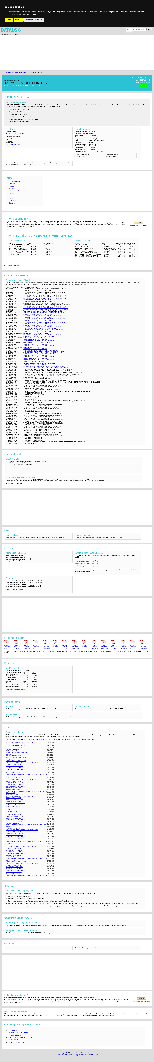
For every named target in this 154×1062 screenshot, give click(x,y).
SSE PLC (8, 754)
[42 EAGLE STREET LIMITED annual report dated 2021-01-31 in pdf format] (134, 642)
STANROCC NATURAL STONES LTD (19, 1032)
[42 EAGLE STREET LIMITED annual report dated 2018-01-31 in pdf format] (57, 642)
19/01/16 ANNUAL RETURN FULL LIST (35, 339)
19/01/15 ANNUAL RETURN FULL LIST (35, 344)
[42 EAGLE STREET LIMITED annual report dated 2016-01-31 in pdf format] (37, 642)
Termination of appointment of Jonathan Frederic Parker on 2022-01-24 (44, 312)
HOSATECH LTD (13, 1040)
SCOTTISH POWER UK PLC (13, 755)
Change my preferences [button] (33, 19)
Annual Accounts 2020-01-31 (124, 646)
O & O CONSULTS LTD (15, 1030)
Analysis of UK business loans (88, 1054)
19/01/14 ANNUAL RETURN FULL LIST (35, 349)
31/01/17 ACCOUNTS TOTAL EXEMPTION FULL (38, 331)
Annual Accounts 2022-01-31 (143, 646)
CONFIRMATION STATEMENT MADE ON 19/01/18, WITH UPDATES (44, 327)
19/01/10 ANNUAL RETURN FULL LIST (35, 364)
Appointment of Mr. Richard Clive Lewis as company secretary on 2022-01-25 (46, 309)
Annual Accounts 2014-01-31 (17, 646)
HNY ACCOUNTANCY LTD (16, 1042)
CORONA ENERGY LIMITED (13, 764)
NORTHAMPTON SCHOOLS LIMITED (16, 761)
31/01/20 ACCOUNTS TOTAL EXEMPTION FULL (38, 317)
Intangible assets (14, 191)
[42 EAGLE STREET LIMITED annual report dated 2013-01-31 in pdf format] (8, 642)
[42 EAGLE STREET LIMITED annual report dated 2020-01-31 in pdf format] (125, 642)
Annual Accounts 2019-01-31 (114, 646)
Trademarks (12, 188)
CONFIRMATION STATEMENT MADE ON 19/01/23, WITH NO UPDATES (45, 298)
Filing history (13, 200)
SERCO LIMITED (10, 744)
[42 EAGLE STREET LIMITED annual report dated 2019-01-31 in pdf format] (115, 642)
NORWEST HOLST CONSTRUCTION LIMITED (18, 752)
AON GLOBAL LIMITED (12, 750)
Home (5, 72)
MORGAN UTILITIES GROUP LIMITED (16, 745)
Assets (11, 198)
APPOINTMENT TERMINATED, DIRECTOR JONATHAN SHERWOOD (45, 352)
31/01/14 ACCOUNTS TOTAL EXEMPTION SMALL (39, 346)
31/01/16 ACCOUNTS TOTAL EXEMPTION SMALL (39, 336)
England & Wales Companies (17, 72)
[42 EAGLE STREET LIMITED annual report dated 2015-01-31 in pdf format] (28, 642)
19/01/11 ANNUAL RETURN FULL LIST (35, 361)
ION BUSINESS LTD (14, 1035)
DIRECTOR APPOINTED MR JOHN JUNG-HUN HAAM (40, 328)
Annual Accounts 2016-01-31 (36, 646)
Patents (11, 186)
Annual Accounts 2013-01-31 (7, 646)
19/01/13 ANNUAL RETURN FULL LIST (35, 355)
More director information (11, 265)
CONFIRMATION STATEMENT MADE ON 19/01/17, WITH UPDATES (44, 334)
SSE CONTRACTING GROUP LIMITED (16, 757)
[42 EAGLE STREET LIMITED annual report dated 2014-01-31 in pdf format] (18, 642)
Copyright (64, 1053)
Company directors (15, 181)
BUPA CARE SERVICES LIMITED (14, 767)
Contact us (59, 1054)
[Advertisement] (65, 52)
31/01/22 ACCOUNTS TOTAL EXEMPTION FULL (38, 300)
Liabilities (12, 183)
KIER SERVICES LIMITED (13, 749)
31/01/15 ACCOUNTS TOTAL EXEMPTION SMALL (39, 341)
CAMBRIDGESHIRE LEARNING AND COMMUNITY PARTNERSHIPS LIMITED (26, 774)
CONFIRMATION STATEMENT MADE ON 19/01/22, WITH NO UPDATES (45, 308)
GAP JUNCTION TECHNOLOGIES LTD (20, 1037)
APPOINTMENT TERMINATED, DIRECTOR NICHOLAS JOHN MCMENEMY (47, 303)
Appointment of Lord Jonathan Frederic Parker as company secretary (44, 366)
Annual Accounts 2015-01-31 (27, 646)
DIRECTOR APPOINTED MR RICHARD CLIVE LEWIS (40, 350)
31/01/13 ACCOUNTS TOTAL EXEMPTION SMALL (39, 353)
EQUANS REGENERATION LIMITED (15, 769)
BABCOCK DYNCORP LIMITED (14, 766)
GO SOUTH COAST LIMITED (14, 747)
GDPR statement (87, 1053)
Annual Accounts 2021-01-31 (133, 646)
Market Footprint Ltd (75, 1053)
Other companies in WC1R (14, 144)
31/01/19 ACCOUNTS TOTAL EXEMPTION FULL (38, 320)
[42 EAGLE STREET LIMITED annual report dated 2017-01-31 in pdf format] (47, 642)
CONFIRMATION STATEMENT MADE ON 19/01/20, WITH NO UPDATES (45, 319)
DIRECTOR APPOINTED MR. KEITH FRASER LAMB (39, 301)
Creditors (12, 193)
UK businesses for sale (71, 1054)
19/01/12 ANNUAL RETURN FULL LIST (35, 358)
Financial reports (14, 196)
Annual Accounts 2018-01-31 (56, 646)
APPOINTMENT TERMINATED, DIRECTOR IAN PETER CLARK (43, 330)
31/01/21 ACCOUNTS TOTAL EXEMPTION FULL (38, 314)
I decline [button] (18, 19)
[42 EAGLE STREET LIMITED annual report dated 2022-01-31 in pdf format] (144, 642)
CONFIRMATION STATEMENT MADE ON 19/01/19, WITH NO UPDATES (45, 322)
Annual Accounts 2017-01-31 (46, 646)
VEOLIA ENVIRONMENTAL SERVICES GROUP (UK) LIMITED (22, 742)
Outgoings (12, 203)
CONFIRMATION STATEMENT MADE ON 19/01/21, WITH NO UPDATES (45, 316)
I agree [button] (9, 19)
